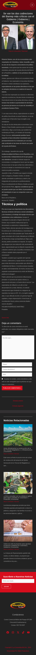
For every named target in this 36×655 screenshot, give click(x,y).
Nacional (24, 51)
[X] (18, 632)
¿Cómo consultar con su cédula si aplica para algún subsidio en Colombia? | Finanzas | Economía (18, 497)
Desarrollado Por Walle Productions (18, 651)
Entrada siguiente (17, 406)
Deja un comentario (15, 51)
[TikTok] (23, 632)
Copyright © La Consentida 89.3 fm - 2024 (18, 647)
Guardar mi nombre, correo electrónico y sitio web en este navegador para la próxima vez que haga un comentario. (17, 381)
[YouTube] (28, 632)
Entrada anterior (18, 401)
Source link (5, 317)
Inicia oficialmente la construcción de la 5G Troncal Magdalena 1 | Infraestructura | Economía (18, 449)
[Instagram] (13, 632)
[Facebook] (7, 632)
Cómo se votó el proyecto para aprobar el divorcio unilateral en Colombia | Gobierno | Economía (17, 545)
